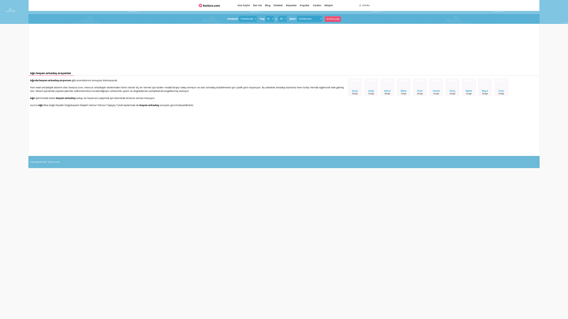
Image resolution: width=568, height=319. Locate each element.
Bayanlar (291, 5)
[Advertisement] (119, 46)
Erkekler (278, 5)
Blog (267, 5)
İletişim (328, 5)
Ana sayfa (244, 5)
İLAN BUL (366, 5)
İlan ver (257, 5)
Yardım (317, 5)
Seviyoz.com (54, 162)
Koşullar (304, 5)
